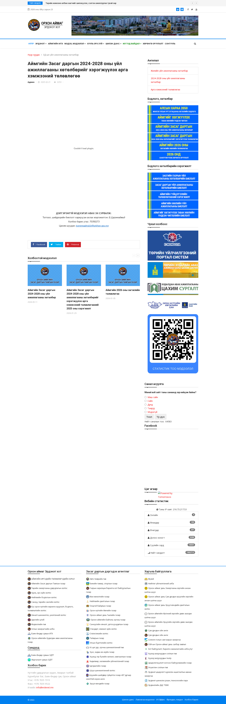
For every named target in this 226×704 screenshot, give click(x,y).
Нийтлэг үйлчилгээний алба (161, 583)
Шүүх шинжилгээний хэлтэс (102, 670)
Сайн (150, 400)
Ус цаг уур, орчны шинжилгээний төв (107, 647)
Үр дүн (161, 416)
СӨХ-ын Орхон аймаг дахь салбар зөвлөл (167, 644)
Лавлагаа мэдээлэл (145, 699)
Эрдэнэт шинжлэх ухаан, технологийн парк (168, 680)
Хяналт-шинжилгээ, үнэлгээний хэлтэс (48, 615)
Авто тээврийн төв (98, 579)
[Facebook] (187, 9)
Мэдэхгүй (152, 411)
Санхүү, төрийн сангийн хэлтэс (45, 602)
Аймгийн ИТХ (55, 43)
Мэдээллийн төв (38, 624)
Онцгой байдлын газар (100, 606)
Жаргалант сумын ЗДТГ (42, 659)
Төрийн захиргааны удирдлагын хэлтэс (49, 588)
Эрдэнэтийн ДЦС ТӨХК (158, 685)
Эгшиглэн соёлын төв (158, 667)
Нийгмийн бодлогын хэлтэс (44, 597)
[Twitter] (192, 9)
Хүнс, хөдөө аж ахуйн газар (102, 652)
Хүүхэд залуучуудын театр (159, 658)
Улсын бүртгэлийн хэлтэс (101, 643)
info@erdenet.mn (45, 687)
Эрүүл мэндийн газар (99, 683)
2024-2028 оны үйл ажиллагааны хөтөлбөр (168, 80)
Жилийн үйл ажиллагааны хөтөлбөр (169, 70)
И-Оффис (160, 699)
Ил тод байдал (131, 43)
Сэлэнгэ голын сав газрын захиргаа (164, 639)
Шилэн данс (113, 43)
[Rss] (196, 9)
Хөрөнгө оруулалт (153, 43)
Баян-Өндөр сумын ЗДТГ (42, 655)
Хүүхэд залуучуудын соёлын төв (162, 653)
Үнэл (149, 416)
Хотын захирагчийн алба (42, 629)
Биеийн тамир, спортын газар (103, 583)
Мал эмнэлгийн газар (99, 596)
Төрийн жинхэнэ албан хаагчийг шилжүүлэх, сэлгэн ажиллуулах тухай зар (81, 3)
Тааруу (151, 408)
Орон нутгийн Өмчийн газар (103, 610)
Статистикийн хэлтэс (99, 633)
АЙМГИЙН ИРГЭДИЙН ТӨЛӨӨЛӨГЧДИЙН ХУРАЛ (53, 579)
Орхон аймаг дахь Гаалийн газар (105, 615)
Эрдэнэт (40, 43)
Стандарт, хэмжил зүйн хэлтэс (103, 629)
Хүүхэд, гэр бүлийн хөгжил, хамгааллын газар (110, 656)
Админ (31, 82)
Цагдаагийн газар (98, 666)
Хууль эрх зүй (95, 43)
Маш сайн (153, 397)
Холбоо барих (191, 699)
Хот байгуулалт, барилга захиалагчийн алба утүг (170, 649)
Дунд (150, 404)
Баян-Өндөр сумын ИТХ (42, 633)
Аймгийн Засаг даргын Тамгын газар (48, 583)
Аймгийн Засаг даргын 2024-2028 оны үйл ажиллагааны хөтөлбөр (42, 294)
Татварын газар (97, 638)
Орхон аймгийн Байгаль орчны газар (108, 619)
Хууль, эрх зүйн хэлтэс (41, 592)
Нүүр (31, 43)
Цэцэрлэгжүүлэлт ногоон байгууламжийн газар (170, 663)
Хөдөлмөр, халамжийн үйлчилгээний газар (109, 661)
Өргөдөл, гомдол (175, 699)
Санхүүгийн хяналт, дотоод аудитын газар (109, 624)
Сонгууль (170, 43)
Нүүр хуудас (34, 54)
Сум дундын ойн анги (158, 630)
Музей (151, 579)
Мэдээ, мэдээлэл (74, 43)
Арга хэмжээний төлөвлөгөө (165, 89)
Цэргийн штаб (37, 619)
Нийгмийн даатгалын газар (102, 601)
